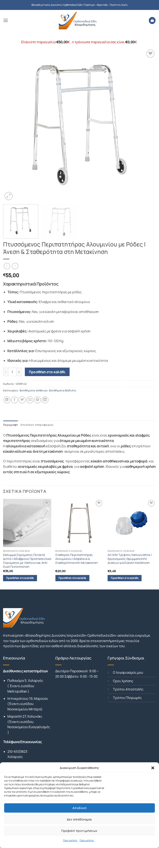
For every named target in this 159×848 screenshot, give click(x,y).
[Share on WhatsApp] (7, 399)
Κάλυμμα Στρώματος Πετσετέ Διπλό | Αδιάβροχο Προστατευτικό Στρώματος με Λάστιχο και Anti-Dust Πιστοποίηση (27, 561)
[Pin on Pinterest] (37, 399)
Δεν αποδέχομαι (79, 819)
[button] (153, 768)
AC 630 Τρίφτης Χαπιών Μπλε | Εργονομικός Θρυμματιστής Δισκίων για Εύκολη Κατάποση (130, 559)
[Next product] (7, 266)
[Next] (147, 124)
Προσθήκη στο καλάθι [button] (20, 578)
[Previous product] (15, 266)
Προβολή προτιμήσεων (79, 831)
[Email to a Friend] (29, 399)
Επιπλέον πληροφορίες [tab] (37, 425)
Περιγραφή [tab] (10, 425)
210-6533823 (17, 751)
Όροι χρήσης (70, 840)
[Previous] (11, 124)
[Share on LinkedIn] (45, 399)
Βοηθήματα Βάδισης (62, 390)
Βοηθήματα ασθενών (34, 390)
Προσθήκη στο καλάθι (47, 372)
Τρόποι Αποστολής (128, 689)
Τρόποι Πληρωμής (127, 697)
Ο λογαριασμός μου (128, 672)
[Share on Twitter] (22, 399)
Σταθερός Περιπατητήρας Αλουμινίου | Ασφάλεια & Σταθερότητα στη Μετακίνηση (76, 559)
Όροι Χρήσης (123, 681)
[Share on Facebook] (14, 399)
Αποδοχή (79, 808)
